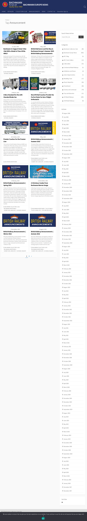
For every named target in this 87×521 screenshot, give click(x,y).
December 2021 (68, 309)
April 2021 (66, 339)
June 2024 (66, 209)
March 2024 (66, 221)
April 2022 (66, 298)
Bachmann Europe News (11, 71)
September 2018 (68, 454)
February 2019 (67, 435)
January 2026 (67, 139)
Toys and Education (47, 210)
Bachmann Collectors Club (39, 158)
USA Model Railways (74, 101)
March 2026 (66, 132)
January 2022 (67, 306)
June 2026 (66, 121)
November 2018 (68, 446)
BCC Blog (74, 56)
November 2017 (68, 491)
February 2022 (67, 302)
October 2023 (67, 239)
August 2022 (67, 287)
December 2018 (68, 443)
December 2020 (68, 354)
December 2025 (68, 143)
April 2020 (66, 383)
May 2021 (66, 335)
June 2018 (66, 465)
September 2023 (68, 243)
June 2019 (66, 420)
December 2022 (68, 276)
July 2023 (66, 250)
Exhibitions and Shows (74, 71)
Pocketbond (74, 86)
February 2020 (67, 391)
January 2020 (67, 394)
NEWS (43, 11)
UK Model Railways (8, 73)
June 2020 (66, 376)
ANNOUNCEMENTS (34, 11)
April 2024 (66, 217)
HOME (4, 11)
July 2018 (66, 461)
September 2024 (68, 198)
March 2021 (66, 343)
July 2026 (66, 117)
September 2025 (68, 154)
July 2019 (66, 417)
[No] (44, 518)
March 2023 (66, 265)
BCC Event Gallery (74, 60)
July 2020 (66, 372)
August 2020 (67, 369)
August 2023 (67, 246)
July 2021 (66, 328)
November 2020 (68, 357)
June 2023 (66, 254)
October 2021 (67, 317)
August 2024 (67, 202)
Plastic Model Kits (36, 210)
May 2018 (66, 468)
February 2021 (67, 346)
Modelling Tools (74, 78)
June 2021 (66, 331)
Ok (43, 518)
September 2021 (68, 320)
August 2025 (67, 158)
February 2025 (67, 180)
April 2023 (66, 261)
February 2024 (67, 224)
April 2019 (66, 428)
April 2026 (66, 128)
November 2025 (68, 146)
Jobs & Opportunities (74, 75)
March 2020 (66, 387)
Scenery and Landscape (37, 161)
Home (7, 20)
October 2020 (67, 361)
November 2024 (68, 191)
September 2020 (68, 365)
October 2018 (67, 450)
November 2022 (68, 280)
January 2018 (67, 483)
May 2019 (66, 424)
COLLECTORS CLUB (21, 11)
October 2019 (67, 406)
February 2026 (67, 135)
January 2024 (67, 228)
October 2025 (67, 150)
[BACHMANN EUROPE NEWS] (12, 5)
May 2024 (66, 213)
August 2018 (67, 457)
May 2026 (66, 124)
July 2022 (66, 291)
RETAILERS (11, 11)
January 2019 (67, 439)
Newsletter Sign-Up (62, 11)
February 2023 (67, 269)
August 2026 (67, 113)
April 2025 (66, 172)
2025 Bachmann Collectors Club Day (11, 511)
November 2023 (68, 235)
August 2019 (67, 413)
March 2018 (66, 476)
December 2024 (68, 187)
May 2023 (66, 258)
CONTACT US (51, 11)
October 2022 (67, 283)
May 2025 (66, 169)
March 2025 (66, 176)
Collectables (48, 208)
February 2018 (67, 480)
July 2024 (66, 206)
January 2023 (67, 272)
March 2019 (66, 431)
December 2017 (68, 487)
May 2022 (66, 295)
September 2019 (68, 409)
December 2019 (68, 398)
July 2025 (66, 161)
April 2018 (66, 472)
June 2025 (66, 165)
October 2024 (67, 195)
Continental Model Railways (74, 67)
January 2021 (67, 350)
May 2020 (66, 380)
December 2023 (68, 232)
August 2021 (67, 324)
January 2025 (67, 184)
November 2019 (68, 402)
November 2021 (68, 313)
